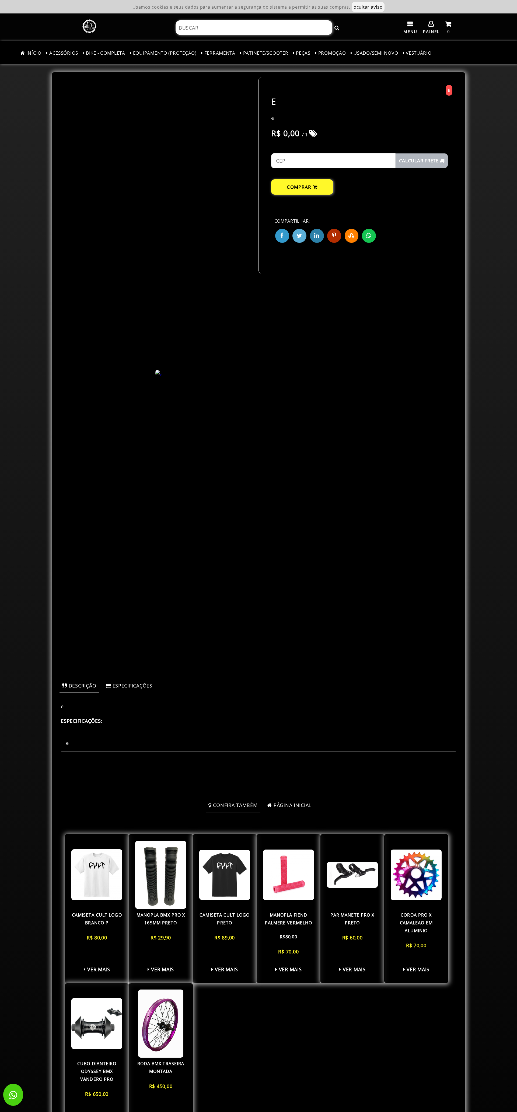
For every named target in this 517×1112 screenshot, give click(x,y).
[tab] (79, 685)
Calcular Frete (419, 160)
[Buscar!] (336, 27)
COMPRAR (300, 187)
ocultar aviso (368, 7)
